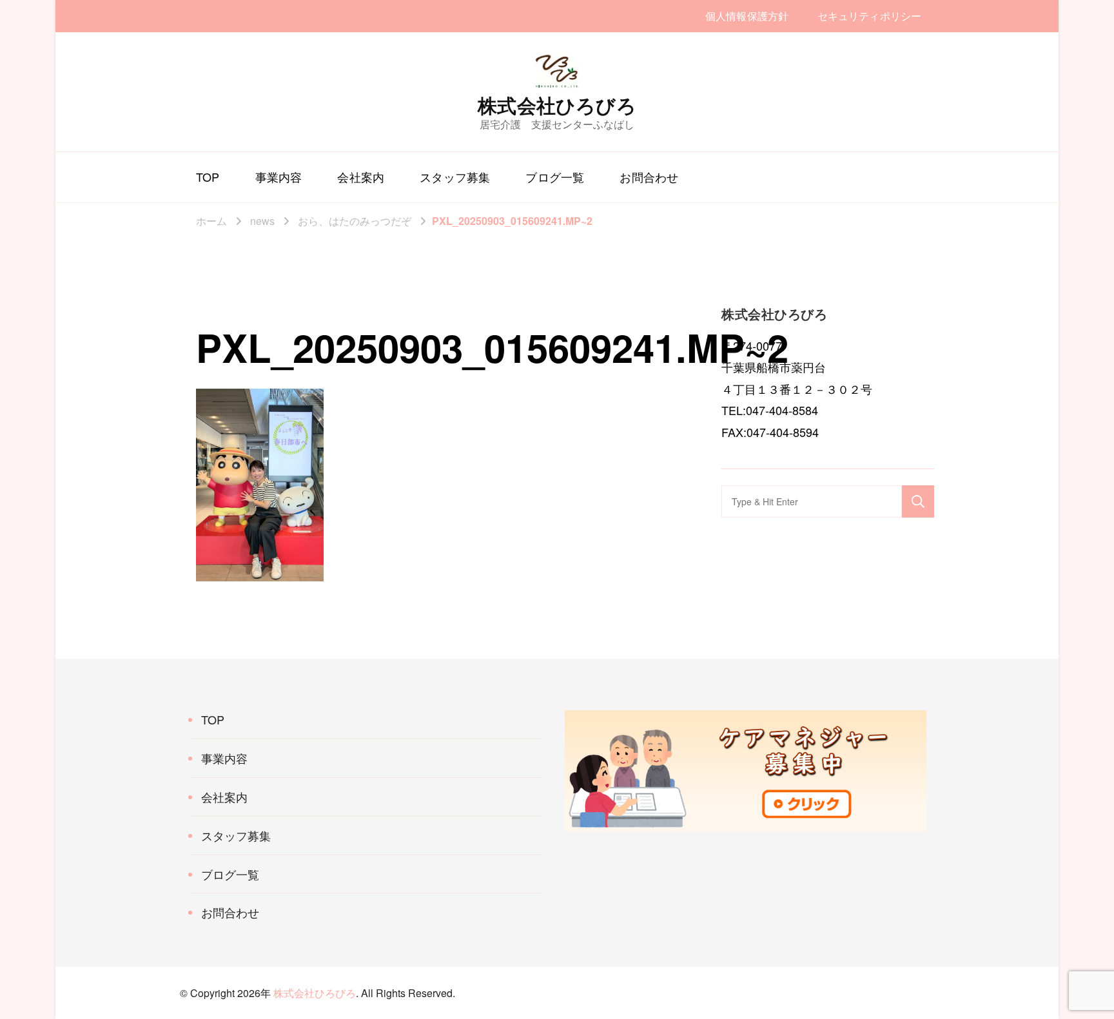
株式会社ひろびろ (557, 105)
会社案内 (360, 176)
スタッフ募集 (455, 176)
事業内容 (278, 176)
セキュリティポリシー (869, 15)
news (262, 220)
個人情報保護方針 (746, 15)
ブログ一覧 (554, 176)
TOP (208, 176)
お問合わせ (649, 176)
